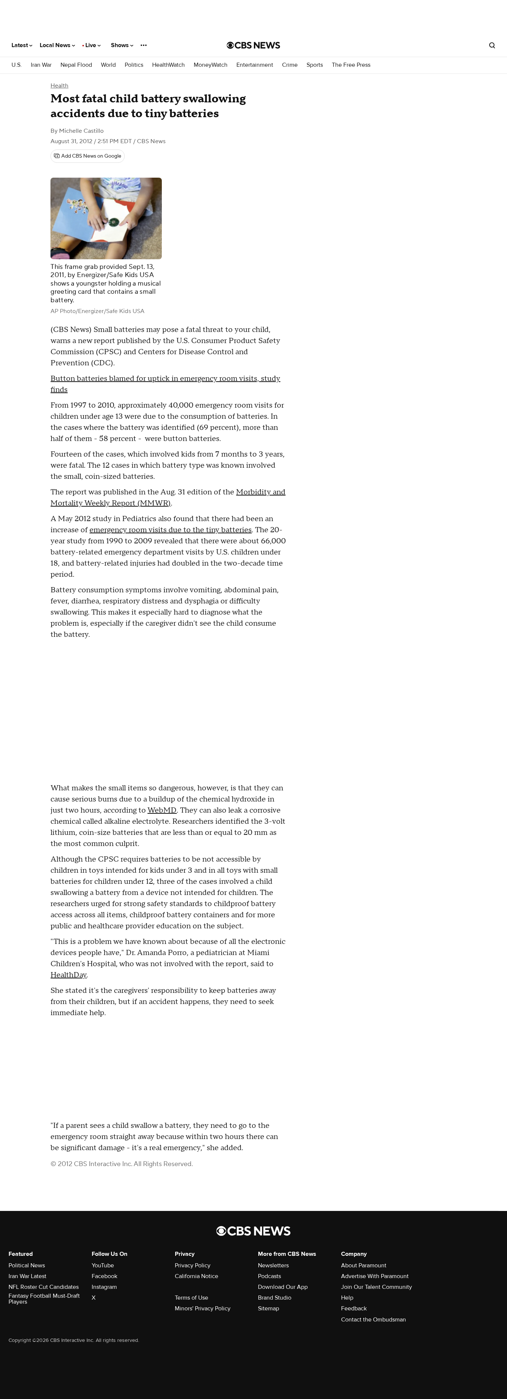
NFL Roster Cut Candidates (44, 1287)
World (108, 65)
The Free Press (351, 65)
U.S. (17, 65)
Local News (56, 45)
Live (91, 45)
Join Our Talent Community (376, 1287)
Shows (120, 45)
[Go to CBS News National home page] (253, 45)
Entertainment (254, 65)
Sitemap (268, 1308)
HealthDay (68, 975)
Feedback (354, 1308)
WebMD (162, 810)
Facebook (104, 1276)
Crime (290, 65)
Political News (27, 1265)
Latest (20, 45)
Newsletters (273, 1265)
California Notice (196, 1276)
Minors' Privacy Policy (202, 1308)
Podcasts (269, 1276)
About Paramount (363, 1265)
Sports (315, 65)
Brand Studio (274, 1298)
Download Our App (283, 1287)
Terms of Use (191, 1298)
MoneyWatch (211, 65)
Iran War (41, 65)
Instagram (104, 1287)
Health (59, 86)
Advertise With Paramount (375, 1276)
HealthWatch (168, 65)
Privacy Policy (192, 1265)
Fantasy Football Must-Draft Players (44, 1299)
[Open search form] (492, 45)
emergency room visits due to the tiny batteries (170, 530)
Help (347, 1298)
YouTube (103, 1265)
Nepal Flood (76, 65)
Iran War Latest (27, 1276)
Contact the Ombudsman (373, 1320)
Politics (134, 65)
